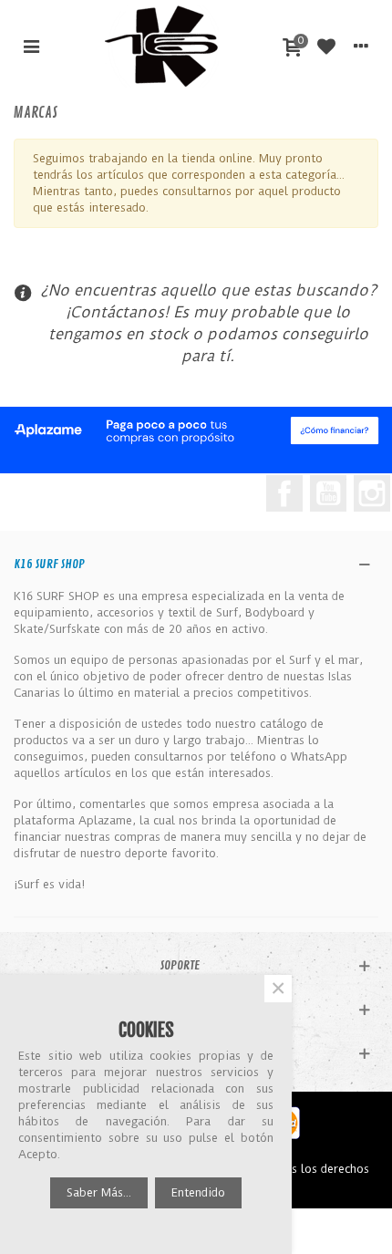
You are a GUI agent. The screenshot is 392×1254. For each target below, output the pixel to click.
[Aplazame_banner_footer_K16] (196, 431)
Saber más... (99, 1192)
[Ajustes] (361, 45)
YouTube (328, 493)
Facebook (284, 493)
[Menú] (31, 45)
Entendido (198, 1192)
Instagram (372, 493)
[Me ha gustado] (326, 45)
